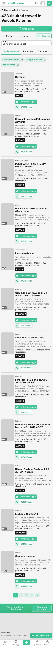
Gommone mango (25, 556)
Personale (28, 51)
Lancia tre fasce (24, 253)
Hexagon (20, 77)
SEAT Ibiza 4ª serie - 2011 (29, 337)
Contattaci (5, 633)
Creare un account (42, 608)
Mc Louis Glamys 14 (26, 514)
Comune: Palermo (10, 59)
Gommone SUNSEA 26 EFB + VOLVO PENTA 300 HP (31, 294)
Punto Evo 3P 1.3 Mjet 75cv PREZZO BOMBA (30, 165)
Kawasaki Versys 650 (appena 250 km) (32, 120)
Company (42, 51)
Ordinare (6, 42)
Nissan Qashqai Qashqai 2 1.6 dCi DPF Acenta (32, 470)
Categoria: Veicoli (34, 59)
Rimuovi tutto (8, 65)
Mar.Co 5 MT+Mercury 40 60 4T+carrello (31, 210)
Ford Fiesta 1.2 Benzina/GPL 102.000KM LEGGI (31, 381)
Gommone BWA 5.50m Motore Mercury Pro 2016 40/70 (32, 426)
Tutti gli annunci (11, 51)
